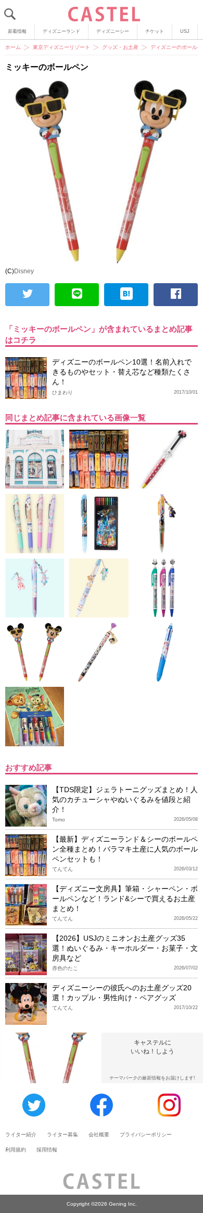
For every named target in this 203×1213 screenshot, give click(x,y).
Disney (24, 271)
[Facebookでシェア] (176, 294)
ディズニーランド (61, 31)
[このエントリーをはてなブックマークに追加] (126, 294)
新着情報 (17, 31)
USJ (184, 31)
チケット (154, 31)
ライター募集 (62, 1134)
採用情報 (46, 1150)
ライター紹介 (20, 1134)
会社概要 (98, 1134)
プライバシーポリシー (146, 1134)
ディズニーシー (112, 31)
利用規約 (15, 1150)
